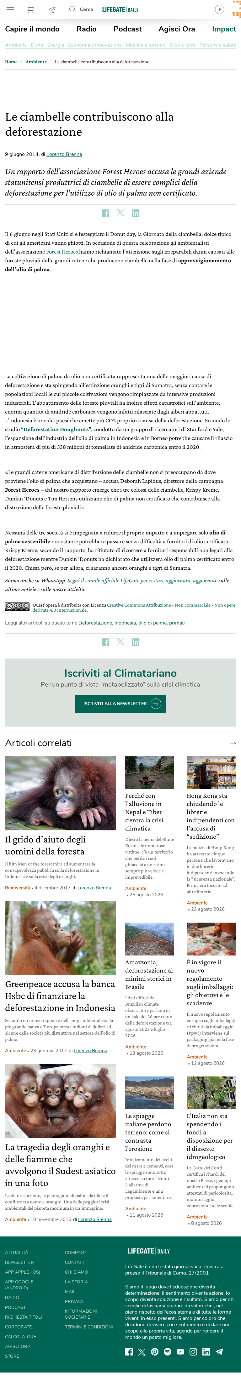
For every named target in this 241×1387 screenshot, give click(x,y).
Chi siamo (76, 1272)
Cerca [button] (86, 9)
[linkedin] (206, 1352)
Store (31, 9)
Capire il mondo (32, 29)
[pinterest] (154, 1352)
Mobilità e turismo (146, 45)
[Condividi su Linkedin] (135, 213)
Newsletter (52, 9)
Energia (55, 45)
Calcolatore (20, 1337)
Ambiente (16, 45)
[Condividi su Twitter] (120, 213)
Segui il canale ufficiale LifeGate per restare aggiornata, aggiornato (142, 580)
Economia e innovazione (95, 45)
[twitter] (142, 1352)
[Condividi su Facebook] (105, 213)
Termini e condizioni (89, 1327)
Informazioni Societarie (81, 1314)
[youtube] (180, 1352)
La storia (76, 1282)
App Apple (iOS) (22, 1272)
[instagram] (193, 1352)
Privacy (74, 1301)
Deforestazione (95, 622)
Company (75, 1253)
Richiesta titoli (23, 1317)
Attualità (16, 1253)
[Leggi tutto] (231, 743)
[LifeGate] (120, 9)
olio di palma (152, 622)
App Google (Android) (19, 1285)
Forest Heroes (62, 251)
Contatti (75, 1262)
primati (177, 622)
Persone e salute (218, 45)
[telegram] (219, 1352)
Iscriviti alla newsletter (115, 704)
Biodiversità (17, 888)
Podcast (128, 29)
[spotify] (167, 1352)
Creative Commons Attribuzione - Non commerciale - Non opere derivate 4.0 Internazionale (134, 607)
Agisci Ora (176, 29)
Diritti (37, 45)
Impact (224, 29)
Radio (87, 29)
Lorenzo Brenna (64, 154)
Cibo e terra (182, 45)
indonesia (125, 622)
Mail (70, 1292)
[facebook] (129, 1352)
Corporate (18, 1327)
